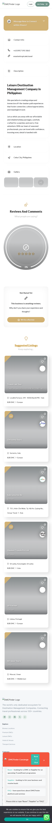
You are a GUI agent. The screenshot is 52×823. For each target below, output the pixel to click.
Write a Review (27, 320)
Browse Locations (8, 728)
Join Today (42, 4)
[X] (20, 717)
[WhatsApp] (25, 717)
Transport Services (8, 744)
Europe (20, 402)
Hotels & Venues (7, 740)
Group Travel (12, 513)
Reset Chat (36, 759)
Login (31, 4)
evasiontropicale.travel (22, 56)
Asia (21, 513)
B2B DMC (11, 402)
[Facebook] (15, 717)
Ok (27, 819)
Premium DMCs (7, 732)
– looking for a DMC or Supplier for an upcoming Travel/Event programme (25, 771)
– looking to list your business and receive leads (25, 781)
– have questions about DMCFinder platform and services (24, 792)
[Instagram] (9, 717)
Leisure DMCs (7, 736)
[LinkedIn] (4, 717)
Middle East (21, 679)
